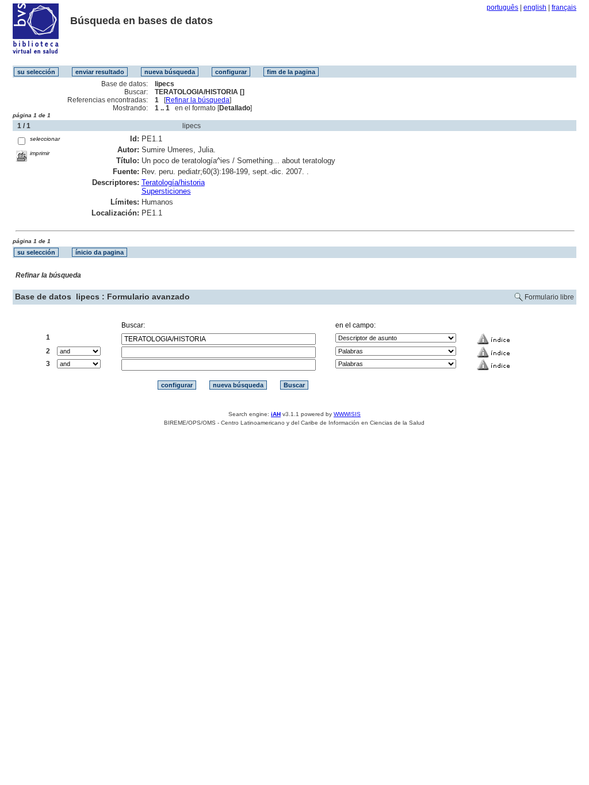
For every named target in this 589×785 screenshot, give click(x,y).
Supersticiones (166, 191)
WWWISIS (347, 414)
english (534, 7)
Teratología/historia (173, 182)
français (564, 7)
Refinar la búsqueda (198, 100)
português (502, 7)
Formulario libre (549, 297)
